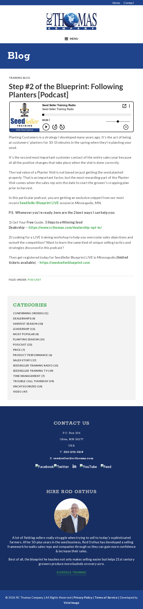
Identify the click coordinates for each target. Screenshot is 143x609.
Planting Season (26, 339)
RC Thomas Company (71, 21)
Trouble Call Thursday (30, 381)
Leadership (21, 328)
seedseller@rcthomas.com (73, 458)
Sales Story (22, 360)
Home (116, 2)
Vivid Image (72, 602)
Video (17, 391)
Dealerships (22, 318)
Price (17, 349)
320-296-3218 (73, 452)
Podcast (34, 279)
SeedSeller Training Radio (33, 365)
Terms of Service (106, 597)
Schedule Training (71, 572)
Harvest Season (25, 323)
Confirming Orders (28, 313)
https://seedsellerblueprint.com (65, 262)
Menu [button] (74, 38)
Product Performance (30, 355)
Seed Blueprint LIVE (39, 203)
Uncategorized (25, 386)
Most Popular (24, 334)
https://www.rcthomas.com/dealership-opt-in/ (65, 227)
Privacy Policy (83, 597)
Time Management (27, 375)
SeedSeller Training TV (30, 370)
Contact (129, 2)
